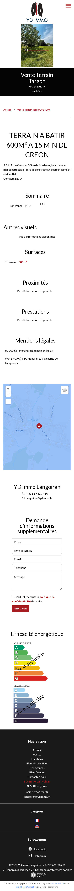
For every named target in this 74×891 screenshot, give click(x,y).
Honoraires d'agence (18, 869)
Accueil (7, 109)
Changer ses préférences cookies (52, 869)
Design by (41, 875)
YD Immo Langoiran (37, 486)
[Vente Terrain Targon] (37, 45)
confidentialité (57, 883)
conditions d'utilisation (26, 887)
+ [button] (8, 389)
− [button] (8, 394)
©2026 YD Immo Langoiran (25, 865)
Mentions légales (55, 864)
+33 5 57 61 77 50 (37, 493)
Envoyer (20, 609)
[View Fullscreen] (8, 401)
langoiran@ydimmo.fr (39, 498)
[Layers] (64, 390)
